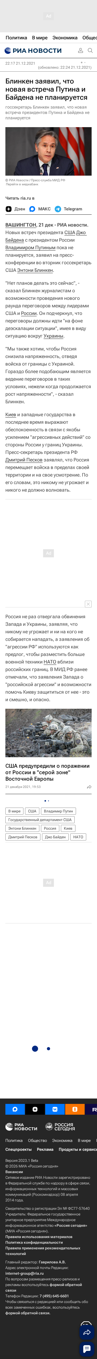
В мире (14, 811)
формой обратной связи (27, 1313)
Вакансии (14, 1172)
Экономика (62, 1140)
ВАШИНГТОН (20, 225)
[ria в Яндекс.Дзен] (35, 1109)
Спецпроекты (18, 1149)
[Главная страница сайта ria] (32, 50)
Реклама (45, 1149)
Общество (37, 1140)
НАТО (50, 662)
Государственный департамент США (40, 820)
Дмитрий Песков (24, 460)
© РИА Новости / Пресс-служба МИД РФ (35, 180)
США (69, 232)
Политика (14, 1140)
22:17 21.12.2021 (20, 63)
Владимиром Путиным (30, 247)
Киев (10, 414)
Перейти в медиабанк (22, 184)
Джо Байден (55, 837)
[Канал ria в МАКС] (15, 1109)
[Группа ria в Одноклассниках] (75, 1109)
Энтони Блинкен (35, 270)
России (29, 313)
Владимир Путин (58, 811)
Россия (50, 828)
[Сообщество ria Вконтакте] (55, 1109)
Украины (53, 336)
